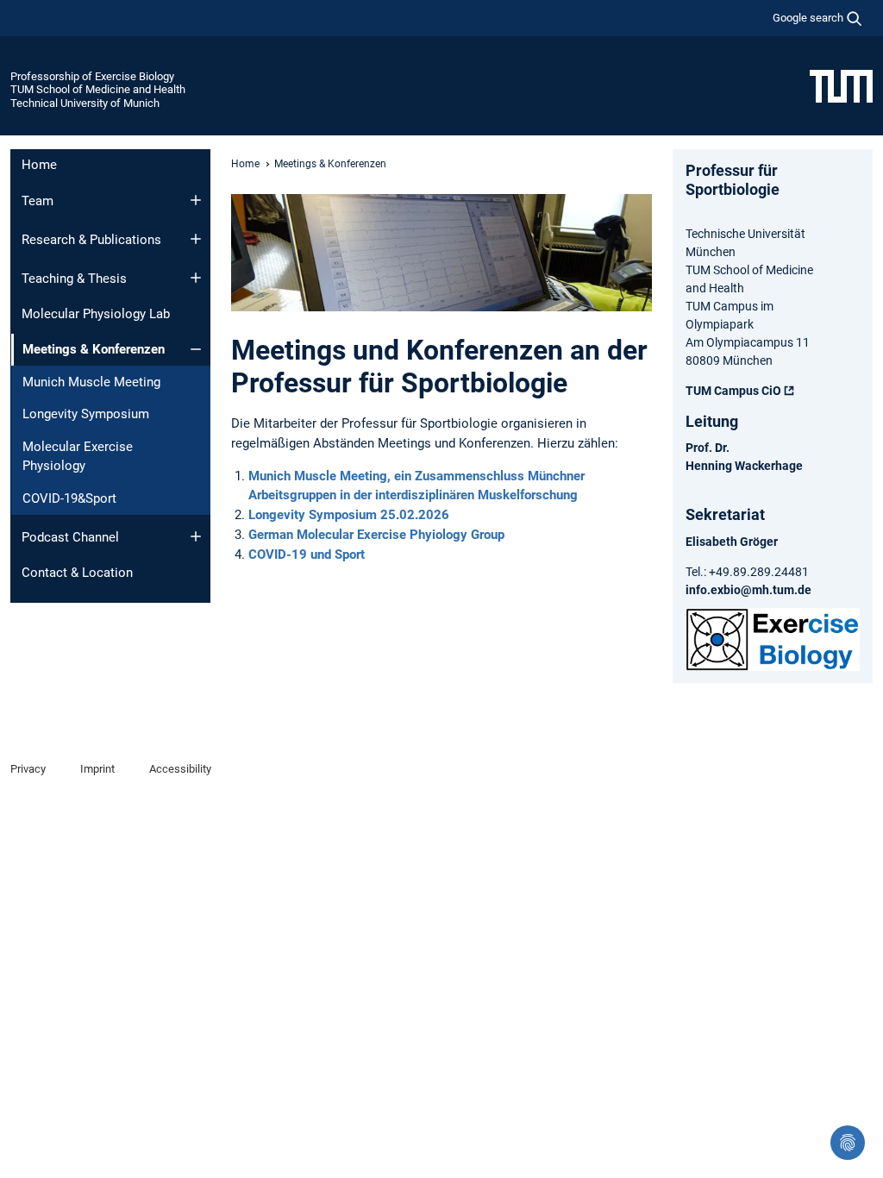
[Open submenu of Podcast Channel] (195, 536)
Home (39, 164)
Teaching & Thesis (74, 278)
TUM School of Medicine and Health (97, 89)
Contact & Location (77, 572)
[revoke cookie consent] (847, 1142)
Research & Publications (91, 240)
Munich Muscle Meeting (91, 382)
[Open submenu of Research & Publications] (195, 239)
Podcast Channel (70, 537)
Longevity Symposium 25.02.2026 (348, 515)
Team (37, 201)
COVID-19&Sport (69, 498)
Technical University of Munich (85, 103)
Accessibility (180, 768)
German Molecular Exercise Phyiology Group (376, 534)
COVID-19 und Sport (306, 554)
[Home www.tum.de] (841, 85)
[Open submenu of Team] (195, 200)
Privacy (28, 768)
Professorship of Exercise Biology (92, 76)
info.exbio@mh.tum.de (748, 590)
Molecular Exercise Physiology (77, 456)
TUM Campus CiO (733, 391)
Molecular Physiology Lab (96, 314)
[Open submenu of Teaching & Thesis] (195, 277)
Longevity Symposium (85, 414)
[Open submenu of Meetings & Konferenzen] (195, 349)
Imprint (97, 768)
